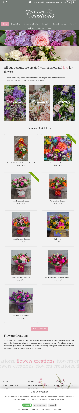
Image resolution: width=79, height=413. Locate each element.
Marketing (57, 409)
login (27, 2)
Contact (41, 28)
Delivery (31, 28)
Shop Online (15, 24)
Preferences (45, 409)
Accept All (27, 405)
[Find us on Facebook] (4, 2)
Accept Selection (40, 405)
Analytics (34, 409)
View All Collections (39, 329)
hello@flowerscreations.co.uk (38, 385)
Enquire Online (39, 106)
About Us (73, 24)
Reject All (52, 405)
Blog (49, 28)
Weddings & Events (31, 24)
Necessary (24, 409)
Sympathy (45, 24)
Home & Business (59, 24)
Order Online (15, 106)
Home (5, 24)
